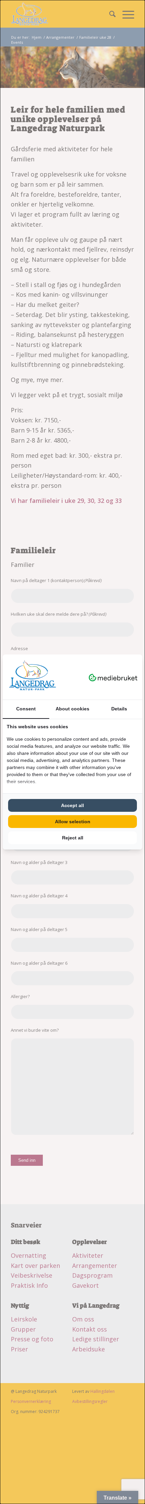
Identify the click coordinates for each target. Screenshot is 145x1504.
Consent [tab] (26, 708)
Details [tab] (119, 708)
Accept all (72, 805)
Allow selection (72, 821)
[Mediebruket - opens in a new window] (113, 677)
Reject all (72, 837)
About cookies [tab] (72, 708)
